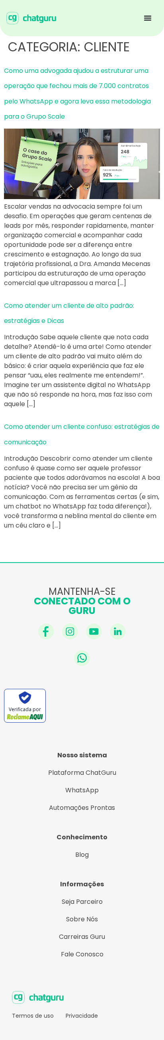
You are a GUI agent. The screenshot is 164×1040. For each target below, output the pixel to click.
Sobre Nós (82, 919)
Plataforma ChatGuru (82, 772)
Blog (82, 854)
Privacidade (82, 1016)
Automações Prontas (82, 807)
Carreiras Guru (82, 936)
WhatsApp (82, 790)
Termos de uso (33, 1016)
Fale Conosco (82, 954)
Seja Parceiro (82, 901)
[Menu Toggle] (148, 18)
